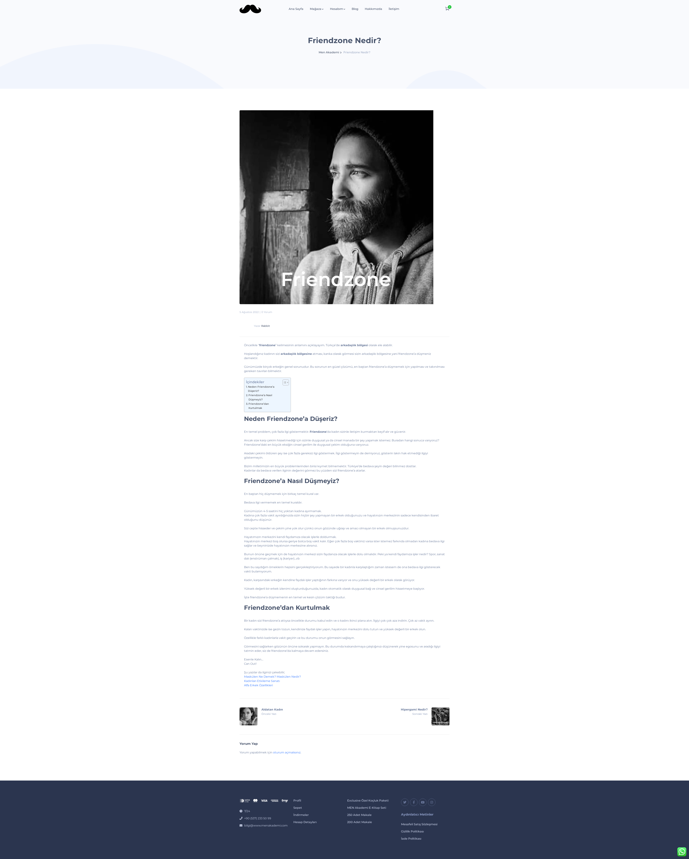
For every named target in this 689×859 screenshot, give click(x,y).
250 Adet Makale (359, 815)
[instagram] (431, 802)
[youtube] (422, 802)
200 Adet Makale (359, 822)
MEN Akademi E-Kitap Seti (366, 807)
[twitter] (405, 802)
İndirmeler (301, 815)
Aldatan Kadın (272, 709)
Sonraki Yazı (420, 714)
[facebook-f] (414, 802)
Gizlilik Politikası (412, 831)
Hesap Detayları (305, 822)
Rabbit (265, 326)
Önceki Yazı (268, 714)
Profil (297, 800)
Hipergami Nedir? (414, 709)
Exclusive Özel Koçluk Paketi (368, 800)
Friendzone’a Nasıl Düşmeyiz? (260, 397)
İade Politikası (411, 838)
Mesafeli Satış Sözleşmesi (419, 824)
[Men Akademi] (250, 8)
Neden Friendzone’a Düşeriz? (261, 389)
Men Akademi (329, 52)
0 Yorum (266, 312)
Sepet (297, 807)
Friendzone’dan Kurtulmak (259, 406)
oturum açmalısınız (287, 752)
